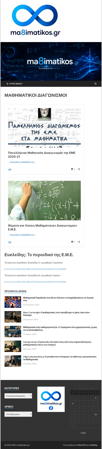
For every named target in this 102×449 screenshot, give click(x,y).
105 (42, 269)
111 (12, 269)
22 (95, 414)
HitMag (94, 445)
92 (52, 269)
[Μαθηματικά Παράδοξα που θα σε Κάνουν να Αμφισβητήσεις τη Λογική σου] (13, 298)
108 (27, 269)
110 (17, 269)
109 (22, 269)
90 (60, 269)
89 (64, 269)
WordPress (83, 445)
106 (37, 269)
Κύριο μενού (16, 84)
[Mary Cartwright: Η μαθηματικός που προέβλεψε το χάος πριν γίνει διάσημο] (13, 312)
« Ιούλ (83, 432)
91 (56, 269)
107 (32, 269)
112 (7, 269)
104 (48, 269)
